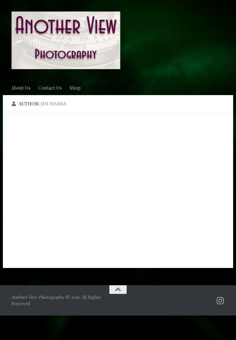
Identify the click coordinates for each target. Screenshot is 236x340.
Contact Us (50, 88)
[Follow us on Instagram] (220, 301)
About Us (20, 88)
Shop (75, 88)
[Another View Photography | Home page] (66, 40)
